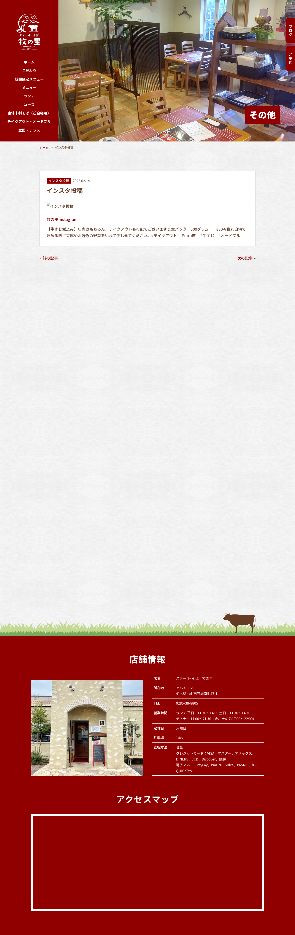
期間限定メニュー (29, 79)
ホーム (29, 62)
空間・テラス (29, 130)
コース (29, 104)
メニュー (29, 87)
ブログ (290, 30)
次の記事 (245, 258)
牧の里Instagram (62, 219)
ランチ (29, 96)
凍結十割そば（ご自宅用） (29, 113)
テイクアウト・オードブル (29, 121)
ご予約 (290, 59)
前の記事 (50, 258)
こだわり (29, 70)
